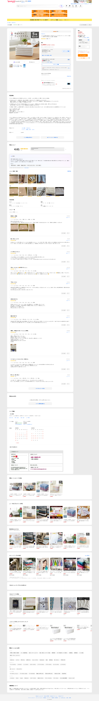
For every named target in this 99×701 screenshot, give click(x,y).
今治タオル (14, 22)
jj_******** (68, 376)
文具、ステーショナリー (33, 652)
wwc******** (68, 253)
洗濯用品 (70, 652)
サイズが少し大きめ (23, 673)
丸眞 (46, 659)
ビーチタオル (63, 664)
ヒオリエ (17, 659)
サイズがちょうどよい (14, 673)
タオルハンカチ (71, 678)
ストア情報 (28, 417)
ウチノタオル (55, 678)
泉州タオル (28, 659)
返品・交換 (22, 417)
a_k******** (68, 240)
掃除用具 (53, 652)
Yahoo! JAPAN (73, 3)
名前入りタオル (40, 678)
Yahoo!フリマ (60, 696)
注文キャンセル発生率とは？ (27, 424)
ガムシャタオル (35, 659)
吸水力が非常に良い (49, 673)
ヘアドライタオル (40, 664)
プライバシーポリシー (31, 697)
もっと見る (87, 555)
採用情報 (56, 697)
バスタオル (20, 664)
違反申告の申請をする (67, 88)
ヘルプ (90, 3)
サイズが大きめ (32, 673)
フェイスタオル (13, 664)
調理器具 (75, 652)
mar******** (68, 217)
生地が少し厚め (57, 673)
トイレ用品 (81, 652)
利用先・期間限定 (86, 37)
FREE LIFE (63, 659)
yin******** (68, 332)
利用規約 (44, 697)
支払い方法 (11, 417)
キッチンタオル (56, 664)
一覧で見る (69, 171)
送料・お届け (17, 417)
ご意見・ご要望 (68, 697)
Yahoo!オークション (53, 696)
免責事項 (53, 697)
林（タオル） (56, 659)
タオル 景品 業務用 (63, 678)
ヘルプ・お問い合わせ (61, 697)
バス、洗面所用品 (24, 652)
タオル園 (8, 22)
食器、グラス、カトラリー (15, 655)
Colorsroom (42, 659)
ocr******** (68, 360)
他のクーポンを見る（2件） (47, 55)
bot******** (68, 300)
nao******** (68, 317)
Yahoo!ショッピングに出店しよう (83, 3)
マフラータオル (48, 664)
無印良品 (50, 659)
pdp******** (68, 283)
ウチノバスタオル (48, 678)
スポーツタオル (33, 664)
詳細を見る (69, 76)
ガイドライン (49, 697)
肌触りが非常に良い (40, 673)
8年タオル (23, 659)
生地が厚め (64, 673)
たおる (21, 678)
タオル (33, 129)
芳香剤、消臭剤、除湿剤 (14, 652)
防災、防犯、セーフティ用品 (45, 652)
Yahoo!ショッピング (39, 696)
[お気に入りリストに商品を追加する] (89, 58)
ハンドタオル (25, 664)
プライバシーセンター (39, 697)
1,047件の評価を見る (18, 424)
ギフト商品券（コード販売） (62, 652)
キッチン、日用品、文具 (26, 129)
